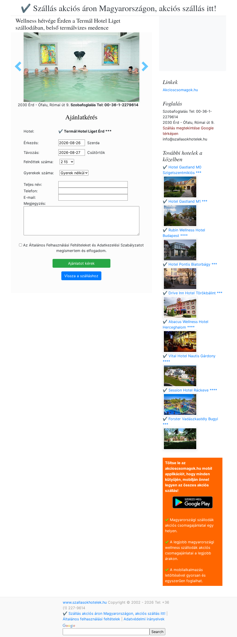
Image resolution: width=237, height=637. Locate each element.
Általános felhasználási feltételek (91, 619)
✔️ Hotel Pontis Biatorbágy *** (190, 264)
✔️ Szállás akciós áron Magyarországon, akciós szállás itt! (118, 7)
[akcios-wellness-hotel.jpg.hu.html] (143, 66)
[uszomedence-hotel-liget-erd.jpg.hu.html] (20, 66)
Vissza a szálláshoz (81, 275)
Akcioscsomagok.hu (180, 89)
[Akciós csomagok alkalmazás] (192, 502)
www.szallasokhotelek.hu (85, 602)
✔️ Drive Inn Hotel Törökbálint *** (192, 293)
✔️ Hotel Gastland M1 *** (185, 201)
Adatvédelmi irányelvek (144, 619)
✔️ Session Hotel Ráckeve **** (190, 390)
